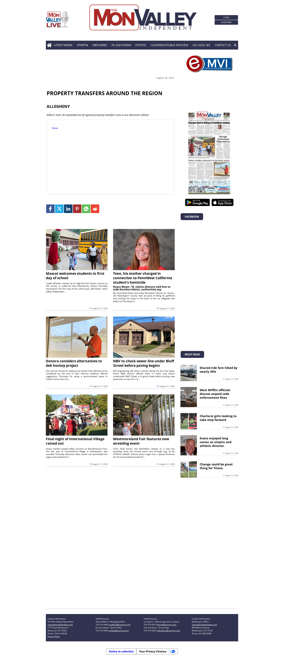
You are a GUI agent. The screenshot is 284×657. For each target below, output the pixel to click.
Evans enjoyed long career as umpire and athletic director (215, 442)
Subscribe (226, 22)
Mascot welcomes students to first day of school (75, 275)
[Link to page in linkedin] (68, 208)
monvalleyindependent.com (60, 624)
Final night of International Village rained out (75, 441)
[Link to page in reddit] (95, 208)
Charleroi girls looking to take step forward (218, 418)
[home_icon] (49, 45)
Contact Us (223, 45)
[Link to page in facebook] (50, 208)
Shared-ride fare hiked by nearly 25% (218, 370)
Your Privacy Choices (152, 651)
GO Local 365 (201, 45)
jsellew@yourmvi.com (119, 630)
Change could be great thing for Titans (216, 466)
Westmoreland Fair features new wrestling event (141, 441)
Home (55, 128)
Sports (82, 45)
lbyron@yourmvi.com (166, 624)
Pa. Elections (121, 45)
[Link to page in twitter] (59, 208)
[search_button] (235, 45)
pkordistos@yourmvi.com (168, 630)
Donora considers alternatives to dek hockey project (74, 363)
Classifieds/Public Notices (169, 45)
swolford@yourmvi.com (119, 624)
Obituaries (99, 45)
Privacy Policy (53, 636)
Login (226, 17)
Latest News (62, 45)
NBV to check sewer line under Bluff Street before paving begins (143, 363)
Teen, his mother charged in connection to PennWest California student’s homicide (142, 278)
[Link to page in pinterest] (77, 208)
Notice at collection (121, 651)
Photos (140, 45)
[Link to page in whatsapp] (86, 208)
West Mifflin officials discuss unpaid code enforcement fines (215, 394)
